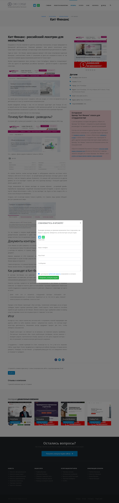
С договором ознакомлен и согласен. (57, 274)
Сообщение (42, 263)
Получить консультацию (48, 278)
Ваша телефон (43, 247)
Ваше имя (41, 240)
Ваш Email (41, 255)
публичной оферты (54, 274)
